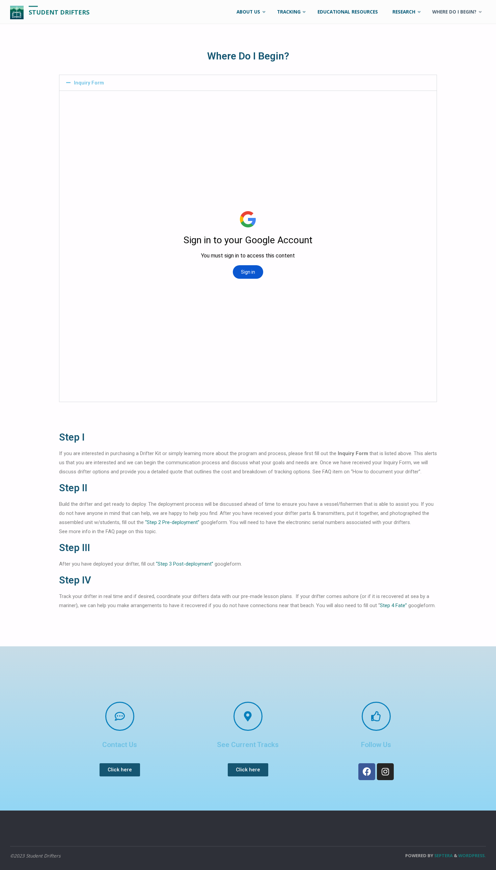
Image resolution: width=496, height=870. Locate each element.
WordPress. (472, 855)
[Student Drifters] (17, 11)
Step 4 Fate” (393, 605)
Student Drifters (59, 12)
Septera (443, 855)
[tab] (248, 83)
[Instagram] (385, 771)
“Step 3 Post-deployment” (184, 564)
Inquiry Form (89, 83)
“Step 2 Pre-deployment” (172, 522)
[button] (120, 769)
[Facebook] (366, 771)
